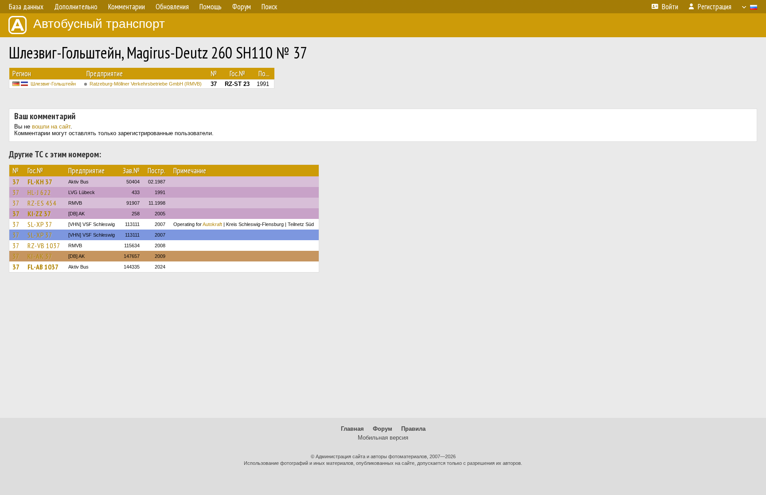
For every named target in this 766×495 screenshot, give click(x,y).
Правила (413, 428)
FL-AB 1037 (43, 266)
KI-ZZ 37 (39, 213)
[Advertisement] (383, 349)
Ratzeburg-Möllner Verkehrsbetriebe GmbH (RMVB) (146, 83)
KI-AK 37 (39, 256)
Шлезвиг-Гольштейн (53, 83)
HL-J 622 (39, 192)
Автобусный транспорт (99, 24)
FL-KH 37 (39, 181)
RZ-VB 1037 (43, 245)
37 (16, 181)
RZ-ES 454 (41, 203)
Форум (382, 428)
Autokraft (212, 224)
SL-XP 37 (39, 224)
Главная (352, 428)
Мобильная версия (383, 437)
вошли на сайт (51, 126)
